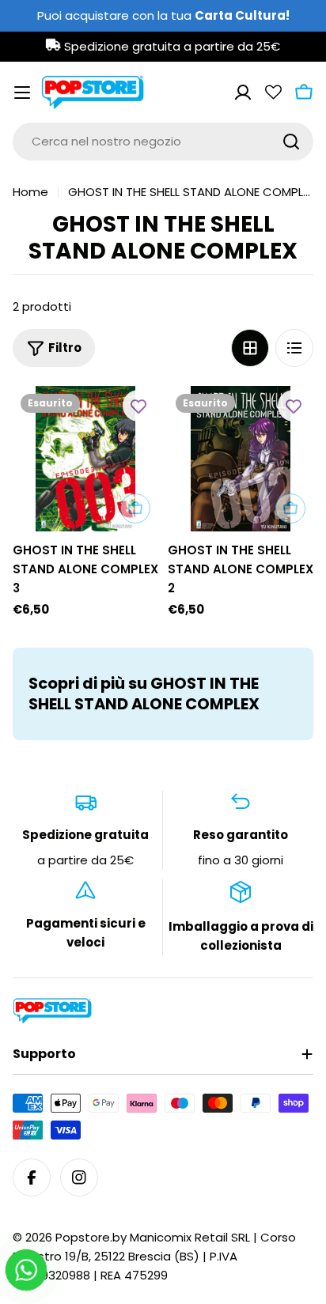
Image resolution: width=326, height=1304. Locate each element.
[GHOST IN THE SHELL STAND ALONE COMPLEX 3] (85, 458)
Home (30, 191)
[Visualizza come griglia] (250, 348)
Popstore (82, 1237)
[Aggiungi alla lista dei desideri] (138, 405)
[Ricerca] (291, 141)
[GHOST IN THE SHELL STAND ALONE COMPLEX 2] (240, 458)
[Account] (242, 92)
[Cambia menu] (22, 92)
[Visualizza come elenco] (294, 348)
